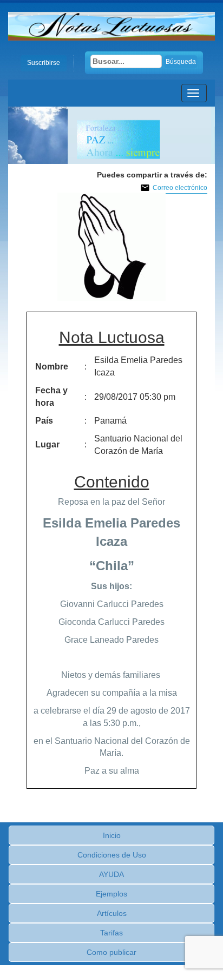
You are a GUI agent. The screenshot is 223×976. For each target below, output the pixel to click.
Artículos (112, 913)
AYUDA (111, 874)
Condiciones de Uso (111, 854)
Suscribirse (43, 63)
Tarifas (111, 932)
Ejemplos (111, 893)
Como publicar (111, 952)
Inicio (112, 835)
